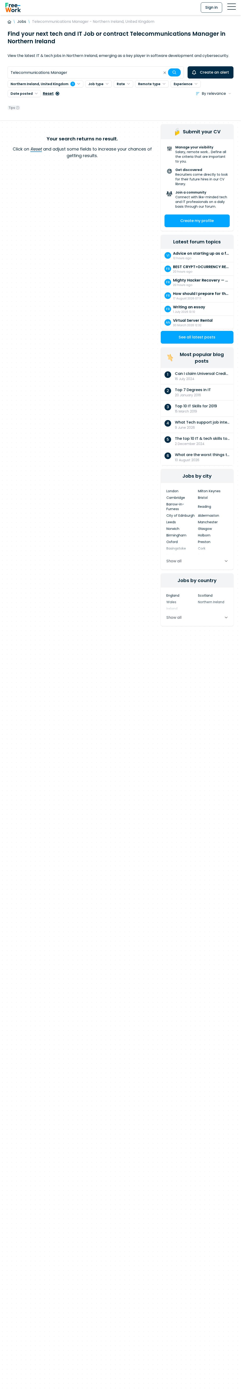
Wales (171, 602)
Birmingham (176, 535)
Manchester (208, 522)
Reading (204, 506)
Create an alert (214, 72)
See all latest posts (197, 337)
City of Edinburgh (180, 515)
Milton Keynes (209, 491)
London (172, 491)
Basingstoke (176, 548)
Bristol (203, 497)
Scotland (205, 595)
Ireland (171, 608)
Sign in (211, 7)
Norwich (172, 528)
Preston (204, 542)
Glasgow (205, 528)
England (172, 595)
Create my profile (197, 220)
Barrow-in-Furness (175, 506)
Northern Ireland (211, 602)
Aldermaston (208, 515)
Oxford (172, 542)
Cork (201, 548)
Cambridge (175, 497)
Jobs (21, 21)
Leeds (171, 522)
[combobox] (96, 72)
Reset (48, 93)
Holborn (204, 535)
